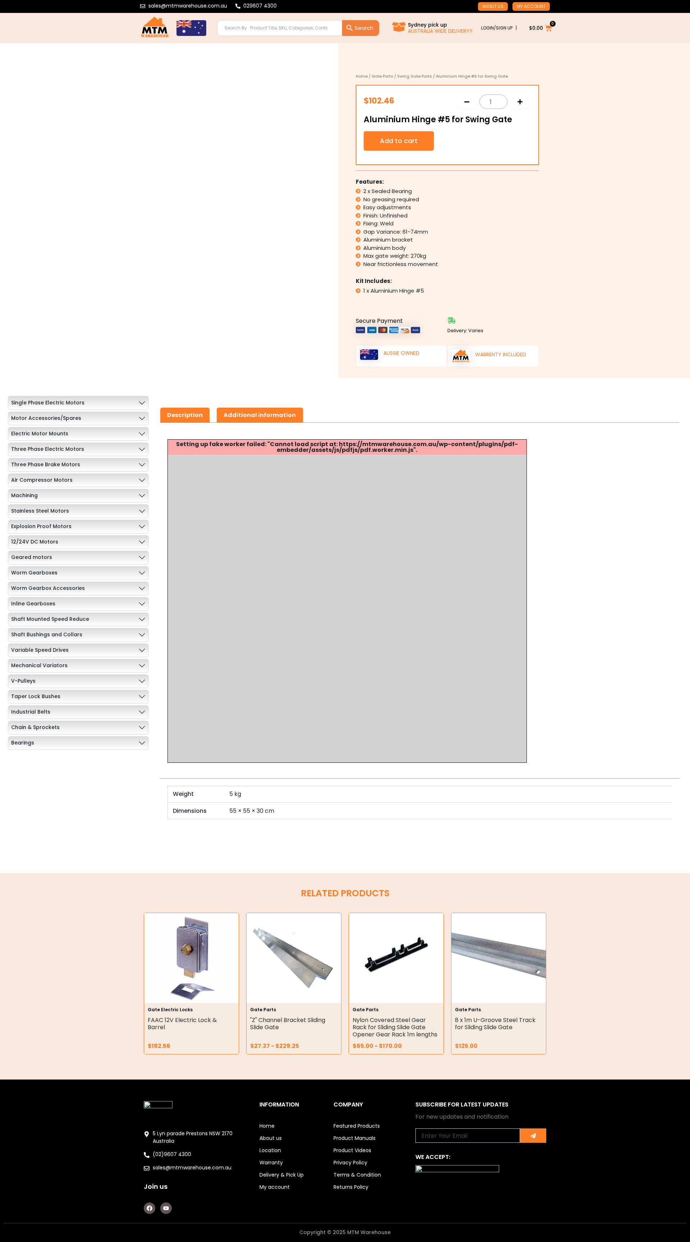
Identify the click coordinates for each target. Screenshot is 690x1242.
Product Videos (352, 1150)
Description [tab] (185, 415)
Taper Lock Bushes (35, 696)
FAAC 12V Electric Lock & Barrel (182, 1023)
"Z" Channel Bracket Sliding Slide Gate (287, 1023)
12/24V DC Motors (34, 541)
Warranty (271, 1162)
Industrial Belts (30, 711)
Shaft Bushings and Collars (46, 634)
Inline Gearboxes (33, 603)
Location (270, 1150)
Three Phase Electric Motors (47, 449)
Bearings (22, 742)
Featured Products (357, 1125)
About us (492, 6)
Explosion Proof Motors (41, 526)
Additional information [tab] (260, 415)
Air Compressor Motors (42, 479)
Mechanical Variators (39, 665)
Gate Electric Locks (170, 1010)
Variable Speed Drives (40, 650)
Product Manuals (355, 1138)
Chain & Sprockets (35, 727)
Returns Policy (351, 1187)
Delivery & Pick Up (281, 1174)
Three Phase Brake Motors (45, 464)
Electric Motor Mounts (39, 433)
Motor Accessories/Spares (46, 418)
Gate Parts (382, 76)
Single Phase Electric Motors (47, 402)
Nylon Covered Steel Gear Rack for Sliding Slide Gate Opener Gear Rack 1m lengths (395, 1027)
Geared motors (31, 557)
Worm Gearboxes (34, 572)
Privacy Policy (350, 1162)
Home (362, 76)
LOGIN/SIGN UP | (499, 28)
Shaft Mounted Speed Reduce (50, 619)
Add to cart (399, 140)
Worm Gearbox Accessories (48, 588)
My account (531, 6)
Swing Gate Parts (414, 76)
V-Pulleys (23, 680)
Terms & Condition (357, 1174)
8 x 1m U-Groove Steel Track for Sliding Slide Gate (495, 1023)
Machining (24, 495)
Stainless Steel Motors (40, 510)
